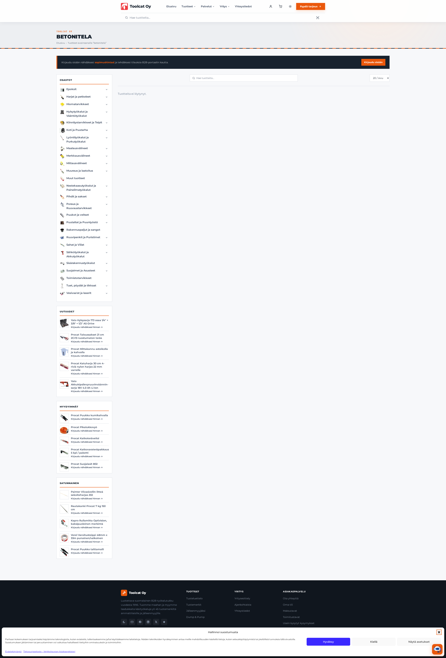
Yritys (223, 6)
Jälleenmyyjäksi (195, 610)
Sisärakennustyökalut (80, 263)
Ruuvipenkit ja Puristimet (83, 237)
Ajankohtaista (242, 604)
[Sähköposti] (132, 622)
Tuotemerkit (193, 604)
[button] (439, 632)
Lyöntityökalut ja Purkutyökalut (77, 139)
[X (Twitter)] (156, 622)
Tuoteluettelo (194, 598)
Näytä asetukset (419, 641)
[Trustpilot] (164, 622)
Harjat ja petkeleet (78, 96)
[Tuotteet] (280, 6)
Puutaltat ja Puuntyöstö (82, 222)
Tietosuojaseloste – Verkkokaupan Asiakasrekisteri (49, 651)
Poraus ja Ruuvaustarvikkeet (79, 206)
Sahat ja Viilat (75, 244)
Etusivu (171, 6)
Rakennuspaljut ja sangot (83, 229)
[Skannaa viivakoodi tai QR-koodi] (317, 17)
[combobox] (221, 17)
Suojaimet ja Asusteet (80, 270)
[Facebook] (140, 622)
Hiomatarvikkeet (77, 104)
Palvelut (206, 6)
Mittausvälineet (76, 163)
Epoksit (71, 89)
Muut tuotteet (75, 178)
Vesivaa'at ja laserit (78, 293)
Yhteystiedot (243, 6)
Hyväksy (328, 641)
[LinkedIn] (148, 622)
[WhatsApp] (124, 622)
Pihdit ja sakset (76, 196)
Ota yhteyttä (290, 598)
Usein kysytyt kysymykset (298, 623)
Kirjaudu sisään (373, 62)
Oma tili (288, 604)
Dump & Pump (195, 617)
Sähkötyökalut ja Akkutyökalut (77, 254)
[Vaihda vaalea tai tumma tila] (290, 6)
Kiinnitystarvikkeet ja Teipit (84, 122)
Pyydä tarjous (308, 6)
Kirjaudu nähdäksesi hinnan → (87, 327)
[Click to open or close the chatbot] (437, 649)
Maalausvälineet (77, 148)
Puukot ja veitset (77, 214)
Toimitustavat (291, 617)
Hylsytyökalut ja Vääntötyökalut (77, 113)
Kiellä (373, 641)
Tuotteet (187, 6)
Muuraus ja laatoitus (79, 170)
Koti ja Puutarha (77, 130)
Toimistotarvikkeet (78, 278)
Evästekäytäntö (13, 651)
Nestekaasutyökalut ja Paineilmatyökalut (81, 187)
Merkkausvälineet (78, 155)
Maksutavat (290, 610)
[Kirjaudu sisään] (271, 6)
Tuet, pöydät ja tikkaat (81, 285)
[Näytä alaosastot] (106, 89)
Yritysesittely (242, 598)
